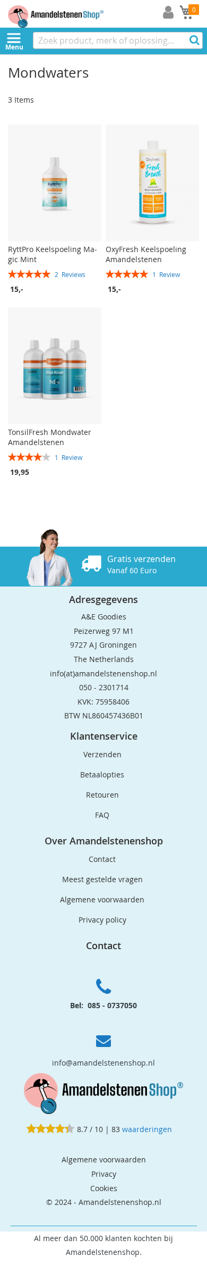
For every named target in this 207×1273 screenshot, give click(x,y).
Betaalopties (102, 774)
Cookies (103, 1188)
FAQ (102, 815)
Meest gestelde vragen (102, 879)
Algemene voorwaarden (102, 899)
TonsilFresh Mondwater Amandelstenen (49, 437)
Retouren (102, 795)
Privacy (103, 1174)
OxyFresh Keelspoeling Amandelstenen (146, 254)
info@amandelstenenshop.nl (103, 1063)
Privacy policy (102, 920)
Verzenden (102, 754)
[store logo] (63, 13)
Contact (102, 859)
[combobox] (118, 40)
